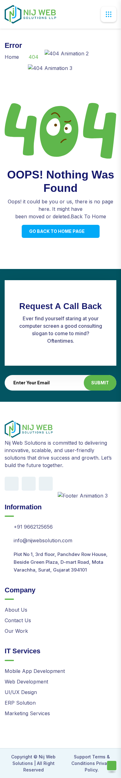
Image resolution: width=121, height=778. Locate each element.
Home (12, 57)
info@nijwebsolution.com (43, 540)
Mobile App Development (35, 671)
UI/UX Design (21, 692)
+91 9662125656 (33, 527)
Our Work (16, 631)
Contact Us (18, 620)
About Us (16, 610)
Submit (100, 382)
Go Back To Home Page (57, 231)
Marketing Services (27, 713)
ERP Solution (20, 703)
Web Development (26, 681)
